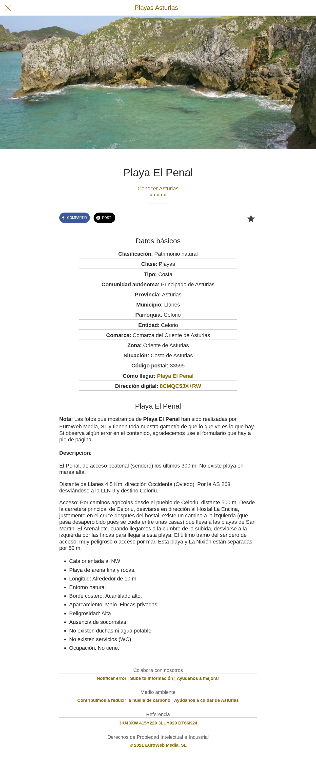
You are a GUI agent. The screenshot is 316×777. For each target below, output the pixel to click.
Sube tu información (151, 678)
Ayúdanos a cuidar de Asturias (206, 700)
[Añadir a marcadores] (251, 218)
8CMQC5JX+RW (180, 386)
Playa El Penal (175, 376)
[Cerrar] (8, 8)
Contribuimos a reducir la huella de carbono (123, 700)
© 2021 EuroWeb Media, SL (158, 745)
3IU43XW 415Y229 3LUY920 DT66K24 (158, 723)
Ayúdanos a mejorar (198, 678)
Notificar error (111, 678)
